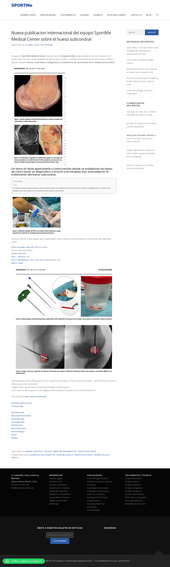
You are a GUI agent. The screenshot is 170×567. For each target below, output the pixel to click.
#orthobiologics (18, 431)
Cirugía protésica (132, 481)
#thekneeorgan (17, 419)
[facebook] (97, 535)
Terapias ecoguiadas (134, 488)
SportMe (48, 45)
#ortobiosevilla (17, 412)
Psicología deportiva (133, 500)
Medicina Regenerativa (65, 451)
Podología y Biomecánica (98, 491)
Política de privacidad (58, 500)
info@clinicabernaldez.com (22, 488)
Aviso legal (53, 503)
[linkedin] (116, 535)
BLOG (149, 15)
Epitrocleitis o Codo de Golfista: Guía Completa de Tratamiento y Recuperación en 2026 (142, 50)
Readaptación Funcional (97, 497)
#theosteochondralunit (21, 415)
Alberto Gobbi (17, 263)
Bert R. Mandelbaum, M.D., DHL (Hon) (27, 260)
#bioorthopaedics (18, 428)
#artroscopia (16, 425)
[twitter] (103, 535)
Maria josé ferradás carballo (140, 135)
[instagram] (110, 535)
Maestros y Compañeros (60, 494)
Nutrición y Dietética (96, 494)
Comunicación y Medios (59, 488)
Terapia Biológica (83, 455)
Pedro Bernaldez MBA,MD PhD (24, 247)
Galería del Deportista (58, 491)
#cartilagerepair (18, 422)
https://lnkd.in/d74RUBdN (35, 396)
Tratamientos (68, 15)
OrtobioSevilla (17, 406)
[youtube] (123, 535)
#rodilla (14, 438)
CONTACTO (136, 15)
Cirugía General (93, 500)
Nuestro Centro (56, 481)
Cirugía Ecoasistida (133, 484)
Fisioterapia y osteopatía (97, 488)
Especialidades (48, 15)
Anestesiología (93, 510)
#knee (14, 434)
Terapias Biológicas (133, 491)
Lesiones (84, 15)
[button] (156, 14)
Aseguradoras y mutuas (59, 497)
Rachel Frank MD (18, 253)
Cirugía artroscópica (133, 478)
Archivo (48, 451)
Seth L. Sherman (18, 256)
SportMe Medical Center (21, 403)
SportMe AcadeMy (116, 15)
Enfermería (91, 507)
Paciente (98, 15)
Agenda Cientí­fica (34, 451)
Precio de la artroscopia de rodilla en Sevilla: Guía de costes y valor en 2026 (142, 81)
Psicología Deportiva (96, 503)
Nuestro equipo (56, 478)
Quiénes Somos (28, 15)
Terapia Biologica (87, 451)
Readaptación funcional (135, 503)
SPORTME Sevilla (65, 455)
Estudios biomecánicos (135, 494)
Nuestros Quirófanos (58, 484)
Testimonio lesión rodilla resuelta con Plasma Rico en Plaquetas (141, 153)
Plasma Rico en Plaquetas (42, 455)
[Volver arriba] (158, 554)
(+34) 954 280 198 (21, 484)
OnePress (103, 561)
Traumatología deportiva (97, 478)
